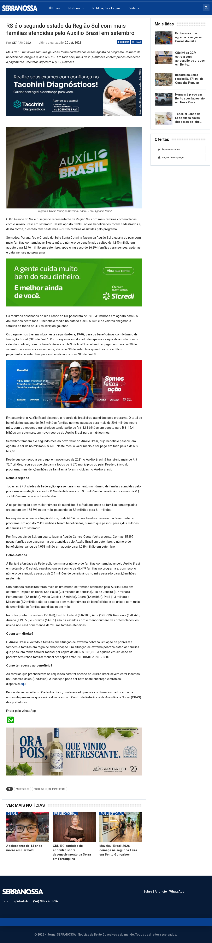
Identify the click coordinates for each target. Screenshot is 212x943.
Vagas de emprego (173, 157)
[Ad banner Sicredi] (74, 282)
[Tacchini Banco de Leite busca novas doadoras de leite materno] (163, 118)
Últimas (54, 8)
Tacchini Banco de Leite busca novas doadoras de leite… (188, 117)
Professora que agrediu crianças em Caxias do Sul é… (189, 37)
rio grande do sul (56, 789)
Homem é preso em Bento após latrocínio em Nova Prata (190, 98)
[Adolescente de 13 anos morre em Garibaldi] (27, 827)
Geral (12, 813)
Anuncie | (162, 891)
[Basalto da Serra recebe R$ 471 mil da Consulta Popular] (163, 79)
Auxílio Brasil (22, 789)
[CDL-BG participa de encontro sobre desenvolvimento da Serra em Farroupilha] (74, 827)
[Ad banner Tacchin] (74, 92)
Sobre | (149, 891)
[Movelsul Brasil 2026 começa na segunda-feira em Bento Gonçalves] (120, 827)
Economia (123, 42)
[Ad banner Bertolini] (74, 384)
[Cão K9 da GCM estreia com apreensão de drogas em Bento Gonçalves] (163, 57)
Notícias (75, 8)
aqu (22, 684)
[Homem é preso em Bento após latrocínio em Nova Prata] (163, 99)
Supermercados (170, 149)
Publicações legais (106, 8)
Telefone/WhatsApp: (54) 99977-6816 (30, 901)
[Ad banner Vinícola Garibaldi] (74, 751)
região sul (39, 789)
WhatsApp (176, 891)
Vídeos (134, 8)
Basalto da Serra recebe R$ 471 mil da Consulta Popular (189, 78)
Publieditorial (65, 813)
